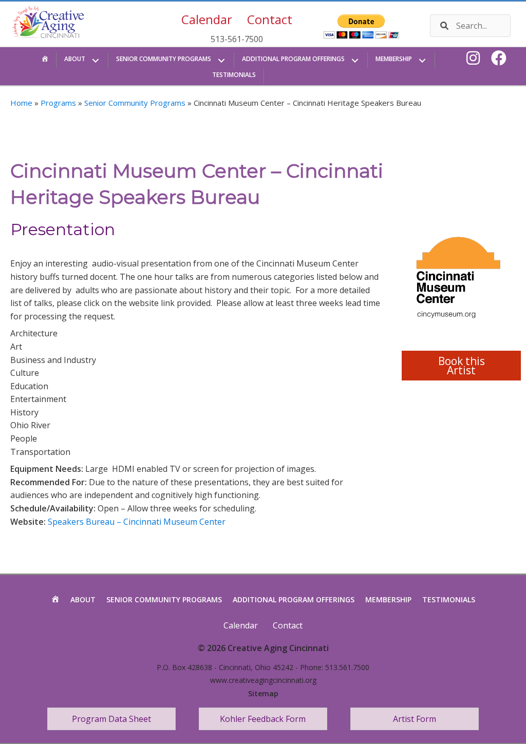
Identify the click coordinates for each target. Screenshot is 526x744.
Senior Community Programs (134, 103)
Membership (388, 599)
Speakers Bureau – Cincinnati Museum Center (137, 521)
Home (21, 103)
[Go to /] (55, 24)
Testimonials (448, 599)
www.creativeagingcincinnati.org (263, 680)
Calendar (206, 19)
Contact (269, 19)
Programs (58, 103)
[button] (95, 60)
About (83, 599)
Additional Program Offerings (293, 599)
